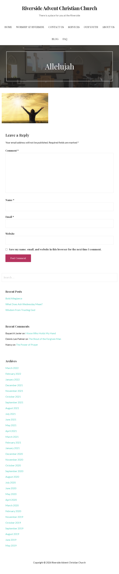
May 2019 (10, 545)
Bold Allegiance (13, 298)
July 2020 (10, 482)
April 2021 (11, 430)
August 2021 (12, 408)
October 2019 (13, 522)
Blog (55, 39)
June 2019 (10, 539)
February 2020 (13, 511)
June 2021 (10, 419)
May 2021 (10, 425)
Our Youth (91, 27)
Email (9, 216)
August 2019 (12, 533)
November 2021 (14, 390)
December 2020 (14, 453)
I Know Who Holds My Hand (40, 333)
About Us (108, 27)
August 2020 (12, 476)
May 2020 (10, 493)
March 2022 (12, 367)
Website (10, 233)
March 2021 (12, 436)
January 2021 (12, 448)
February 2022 (13, 373)
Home (8, 27)
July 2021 (10, 413)
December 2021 (14, 385)
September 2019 (14, 528)
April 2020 (11, 499)
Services (74, 27)
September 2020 (14, 471)
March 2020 (12, 505)
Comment (12, 150)
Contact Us (56, 27)
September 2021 (14, 402)
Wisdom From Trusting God (20, 309)
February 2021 (13, 442)
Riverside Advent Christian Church (59, 8)
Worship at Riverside (30, 27)
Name (9, 200)
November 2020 (14, 459)
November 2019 (14, 516)
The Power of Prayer (27, 344)
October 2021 (13, 396)
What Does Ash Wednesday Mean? (24, 304)
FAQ (65, 39)
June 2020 (10, 488)
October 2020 (13, 465)
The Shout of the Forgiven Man (45, 338)
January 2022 (12, 379)
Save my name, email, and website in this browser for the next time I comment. (55, 249)
